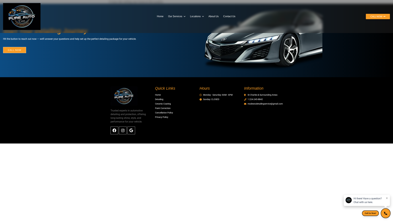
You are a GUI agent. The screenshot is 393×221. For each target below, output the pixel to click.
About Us (213, 16)
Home (160, 16)
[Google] (131, 130)
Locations (195, 16)
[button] (177, 16)
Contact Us (229, 16)
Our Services (175, 16)
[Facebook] (114, 130)
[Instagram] (123, 130)
